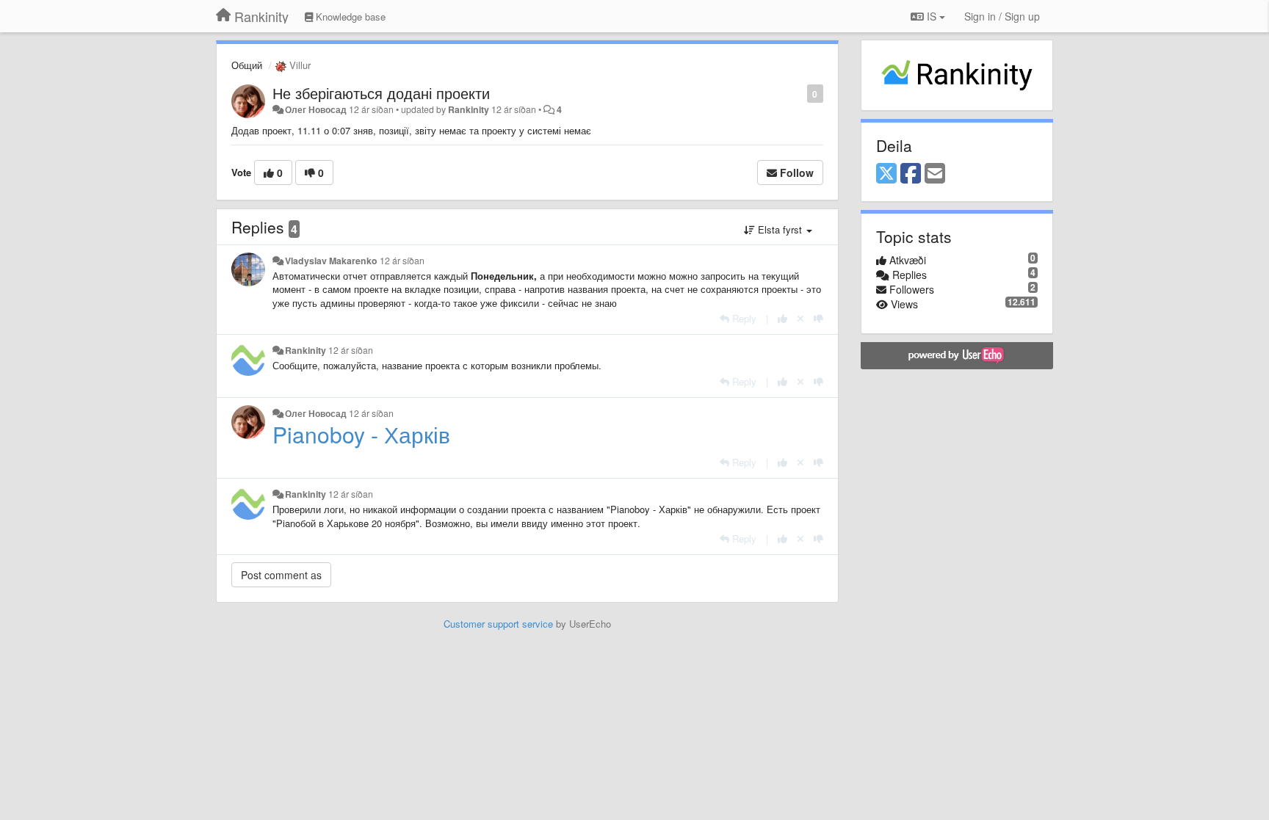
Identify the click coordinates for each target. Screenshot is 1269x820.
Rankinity (468, 109)
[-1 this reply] (818, 318)
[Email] (935, 174)
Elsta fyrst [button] (780, 229)
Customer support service (498, 624)
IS (931, 16)
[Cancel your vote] (800, 318)
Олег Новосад (316, 109)
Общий (246, 65)
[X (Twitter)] (886, 174)
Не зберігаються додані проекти (381, 93)
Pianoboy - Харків (361, 434)
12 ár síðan (402, 260)
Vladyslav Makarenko (331, 260)
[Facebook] (910, 174)
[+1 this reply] (782, 318)
